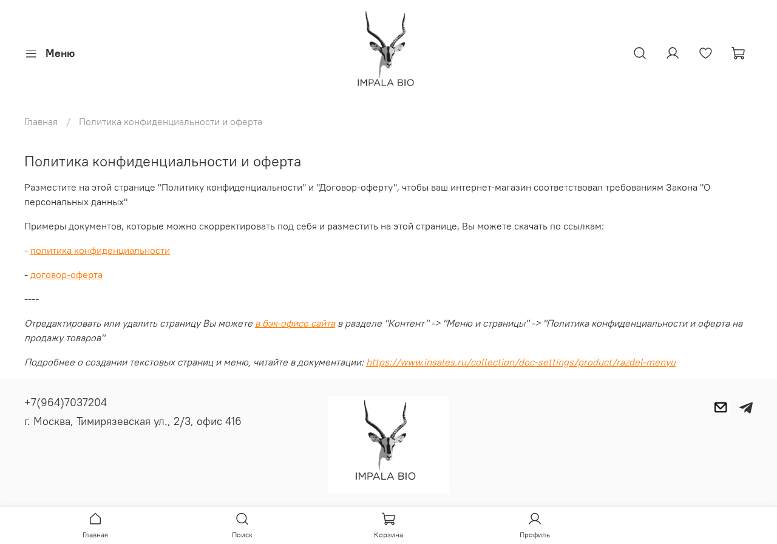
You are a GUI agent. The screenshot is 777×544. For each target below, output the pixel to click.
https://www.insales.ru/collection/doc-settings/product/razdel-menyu (521, 362)
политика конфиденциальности (100, 250)
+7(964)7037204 (65, 402)
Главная (41, 121)
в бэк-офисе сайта (295, 323)
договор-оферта (66, 274)
